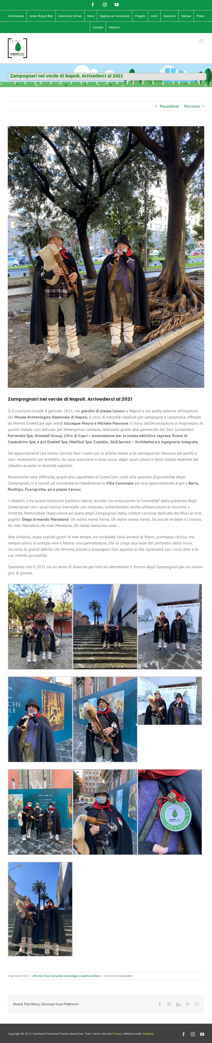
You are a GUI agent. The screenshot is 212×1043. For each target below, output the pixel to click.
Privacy (117, 1034)
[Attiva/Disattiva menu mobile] (201, 41)
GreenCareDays (91, 976)
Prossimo (192, 106)
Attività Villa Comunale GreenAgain (56, 976)
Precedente (169, 106)
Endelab (148, 1034)
